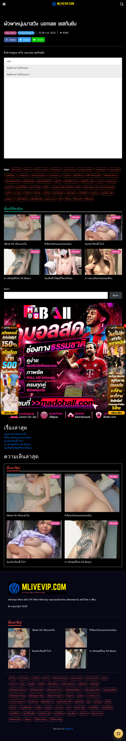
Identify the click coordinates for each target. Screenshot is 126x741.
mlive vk (28, 169)
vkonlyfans (54, 175)
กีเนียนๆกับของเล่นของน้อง (17, 437)
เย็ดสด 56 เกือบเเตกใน (15, 434)
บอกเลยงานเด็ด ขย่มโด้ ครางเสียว (66, 187)
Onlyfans (56, 169)
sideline (69, 728)
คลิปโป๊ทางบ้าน (71, 181)
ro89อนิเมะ (10, 175)
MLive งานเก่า (41, 169)
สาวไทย (17, 193)
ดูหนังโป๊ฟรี (21, 187)
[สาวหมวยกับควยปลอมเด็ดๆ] (103, 262)
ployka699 (114, 169)
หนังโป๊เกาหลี (106, 193)
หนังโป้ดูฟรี (58, 193)
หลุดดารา (10, 199)
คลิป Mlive (78, 175)
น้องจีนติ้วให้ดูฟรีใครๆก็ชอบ (18, 447)
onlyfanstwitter (85, 169)
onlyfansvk (101, 169)
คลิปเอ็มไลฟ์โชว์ (44, 181)
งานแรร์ (99, 181)
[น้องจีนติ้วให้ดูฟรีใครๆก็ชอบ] (63, 262)
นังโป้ (46, 187)
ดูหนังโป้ (9, 187)
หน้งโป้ (27, 193)
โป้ (60, 199)
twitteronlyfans (38, 175)
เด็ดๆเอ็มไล (22, 199)
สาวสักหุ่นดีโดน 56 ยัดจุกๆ (17, 444)
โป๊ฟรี (67, 199)
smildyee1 (23, 175)
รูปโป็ (8, 193)
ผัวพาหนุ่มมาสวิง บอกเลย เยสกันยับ (99, 187)
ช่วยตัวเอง (111, 181)
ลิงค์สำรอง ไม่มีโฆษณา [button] (18, 68)
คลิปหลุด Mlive (110, 175)
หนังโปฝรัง (70, 193)
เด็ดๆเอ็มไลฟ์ (36, 199)
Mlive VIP (16, 169)
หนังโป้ (46, 193)
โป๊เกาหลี (77, 199)
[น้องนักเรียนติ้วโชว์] (103, 227)
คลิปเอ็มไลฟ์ (28, 181)
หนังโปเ (94, 193)
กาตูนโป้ (66, 175)
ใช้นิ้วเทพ (89, 199)
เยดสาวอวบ (50, 199)
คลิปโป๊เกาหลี (87, 181)
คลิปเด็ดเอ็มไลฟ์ (13, 181)
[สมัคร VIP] (118, 733)
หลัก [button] (9, 61)
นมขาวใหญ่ (35, 187)
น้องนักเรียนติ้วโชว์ (13, 440)
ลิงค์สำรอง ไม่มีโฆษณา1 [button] (18, 74)
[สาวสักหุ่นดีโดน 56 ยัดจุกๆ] (22, 262)
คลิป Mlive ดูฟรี (93, 175)
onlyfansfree (69, 169)
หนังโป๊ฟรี (83, 193)
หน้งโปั (37, 193)
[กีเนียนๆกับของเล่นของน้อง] (63, 227)
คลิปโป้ (58, 181)
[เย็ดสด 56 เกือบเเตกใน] (22, 227)
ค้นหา (7, 288)
